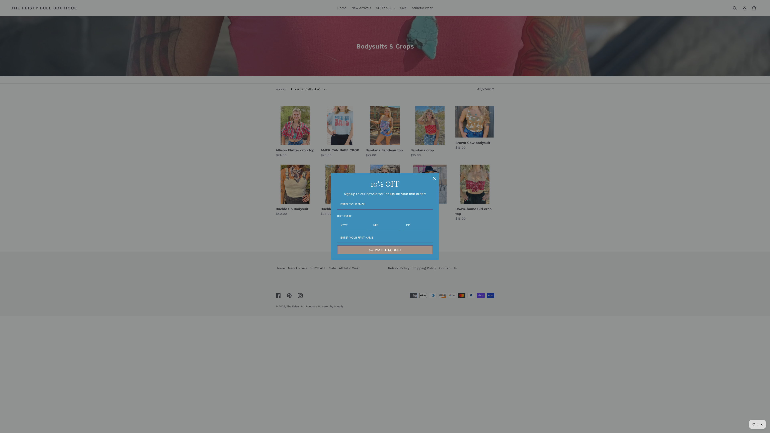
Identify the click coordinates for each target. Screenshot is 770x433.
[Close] (434, 178)
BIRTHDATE (344, 216)
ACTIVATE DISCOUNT (385, 250)
